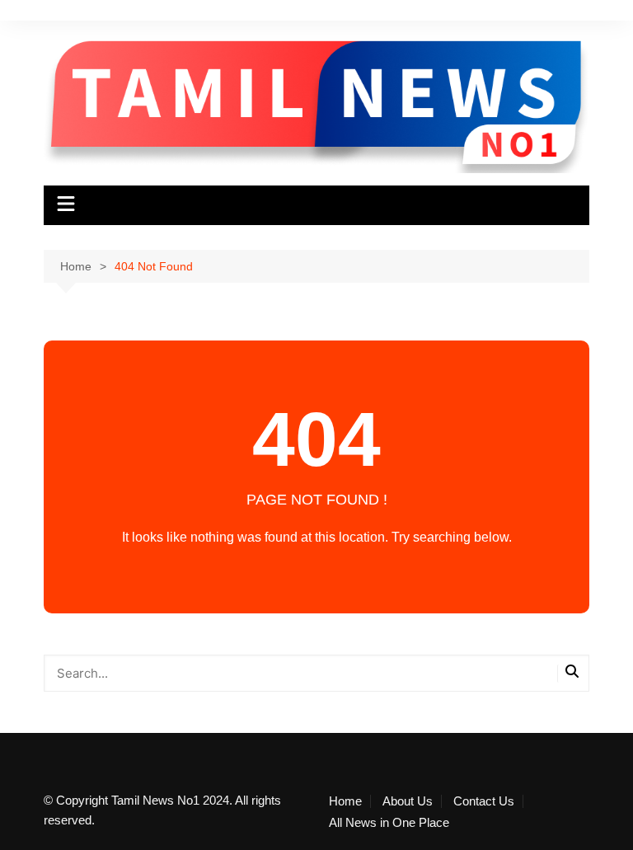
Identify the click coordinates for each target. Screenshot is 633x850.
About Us (407, 801)
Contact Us (483, 801)
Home (345, 801)
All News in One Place (389, 822)
